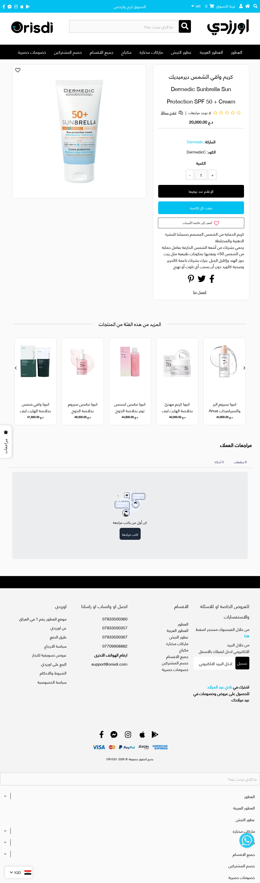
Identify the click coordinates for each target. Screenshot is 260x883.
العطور (236, 52)
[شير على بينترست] (191, 280)
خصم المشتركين (68, 52)
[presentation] (16, 367)
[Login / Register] (241, 6)
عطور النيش (181, 52)
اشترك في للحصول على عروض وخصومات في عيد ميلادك (221, 693)
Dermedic (195, 141)
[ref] (10, 6)
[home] (247, 6)
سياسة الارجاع (55, 645)
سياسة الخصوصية (52, 681)
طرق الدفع (58, 636)
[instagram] (16, 6)
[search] (255, 6)
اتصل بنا (199, 291)
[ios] (21, 6)
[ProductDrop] (224, 366)
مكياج (126, 52)
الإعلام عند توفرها (201, 191)
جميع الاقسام (101, 52)
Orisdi (111, 758)
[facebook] (4, 6)
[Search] (185, 26)
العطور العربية (211, 52)
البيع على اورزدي (54, 663)
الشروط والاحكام (53, 672)
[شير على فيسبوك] (211, 280)
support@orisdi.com (109, 663)
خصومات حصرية (32, 52)
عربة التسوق (220, 5)
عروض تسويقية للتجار (49, 654)
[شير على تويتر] (202, 280)
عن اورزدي (59, 627)
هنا (246, 635)
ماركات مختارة (151, 52)
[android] (28, 6)
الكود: (211, 152)
